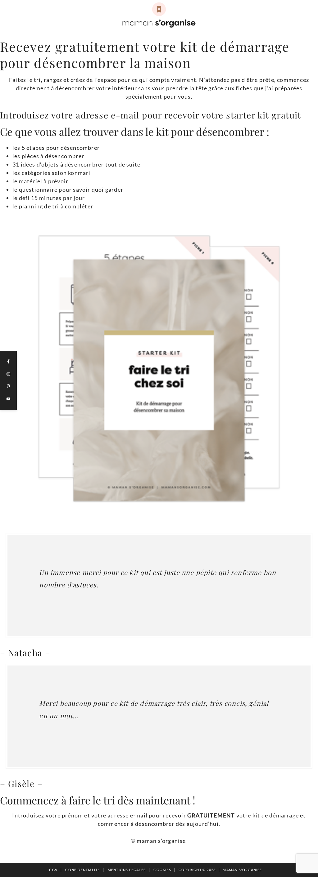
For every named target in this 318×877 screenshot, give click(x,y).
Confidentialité (82, 870)
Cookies (162, 870)
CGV (53, 870)
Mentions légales (127, 870)
